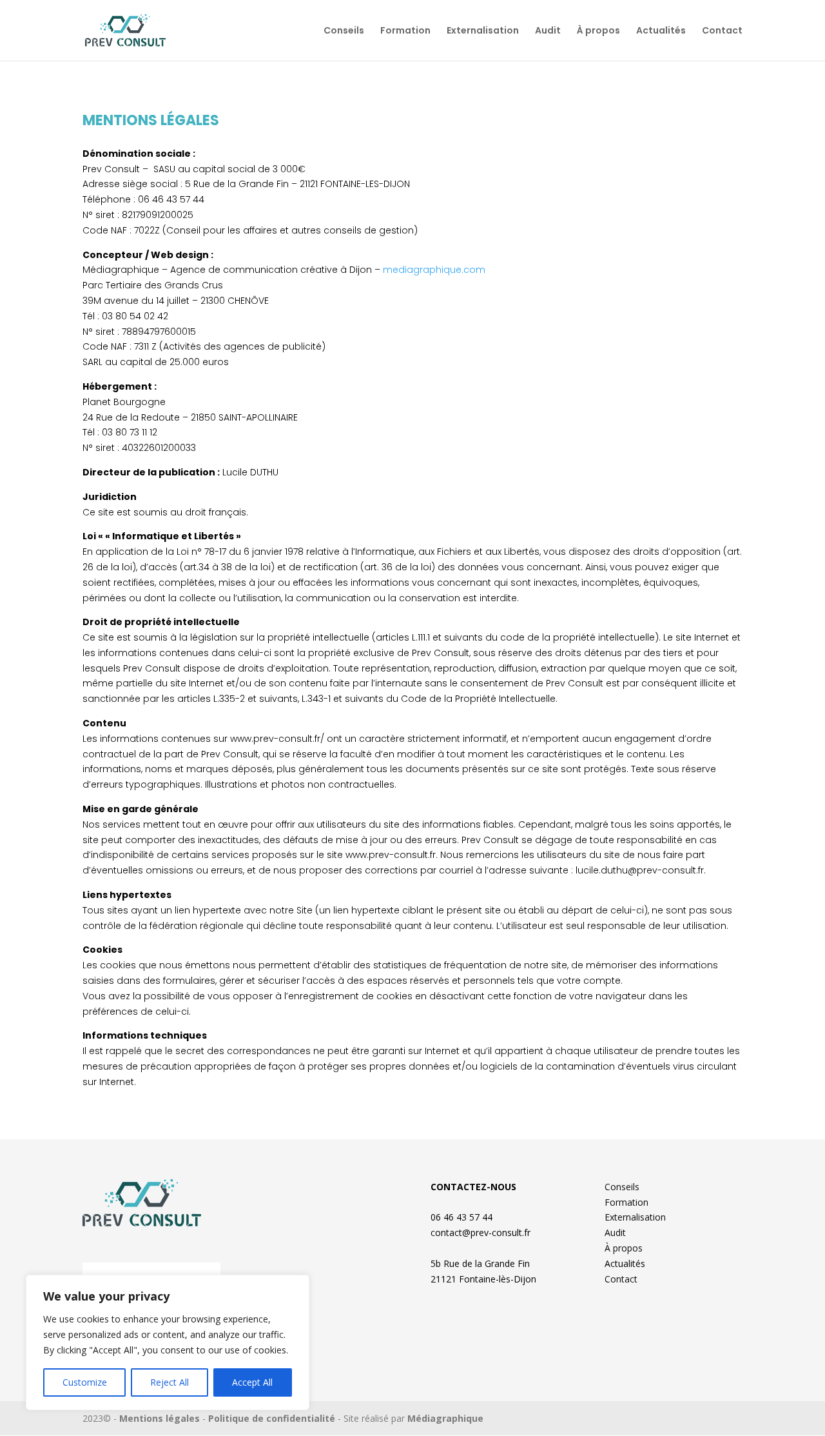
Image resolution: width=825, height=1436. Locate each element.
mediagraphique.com (434, 269)
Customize (85, 1382)
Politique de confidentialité (271, 1418)
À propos (598, 31)
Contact (722, 31)
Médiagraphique (445, 1418)
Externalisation (483, 31)
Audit (548, 31)
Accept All (252, 1382)
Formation (405, 31)
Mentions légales (159, 1418)
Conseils (344, 31)
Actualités (661, 31)
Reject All (169, 1382)
